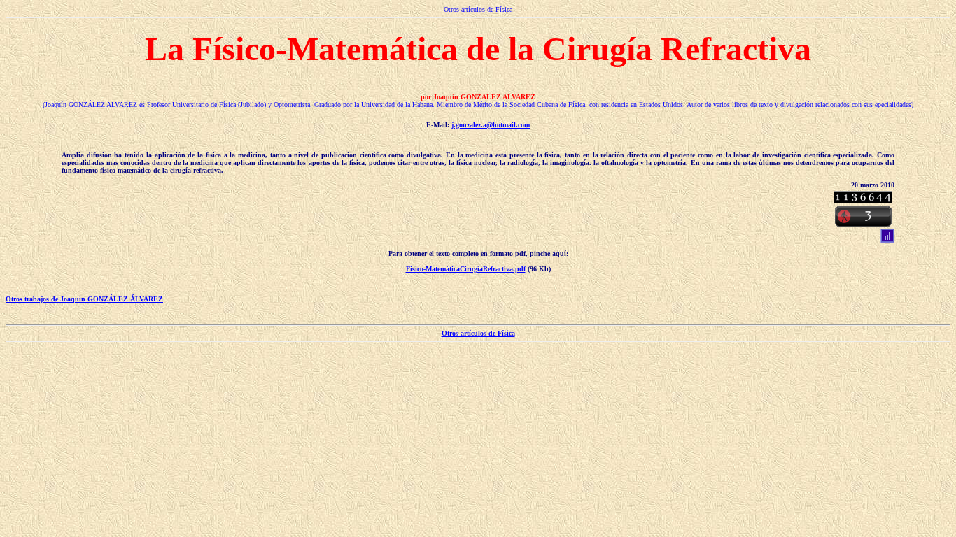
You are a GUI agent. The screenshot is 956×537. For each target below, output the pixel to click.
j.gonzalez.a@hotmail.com (490, 125)
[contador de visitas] (863, 200)
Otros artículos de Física (478, 9)
